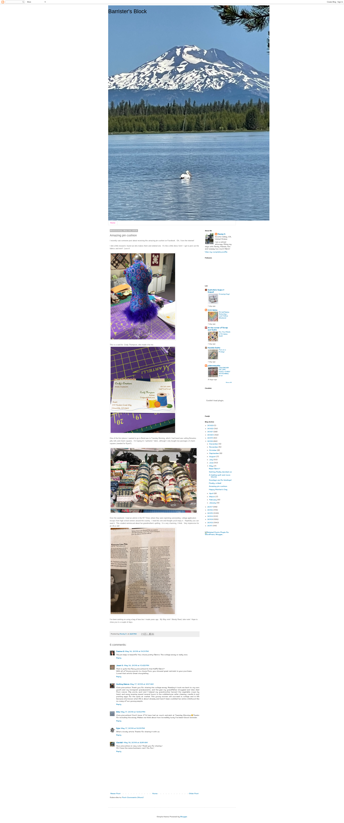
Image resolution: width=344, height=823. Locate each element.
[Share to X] (147, 634)
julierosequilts (214, 366)
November (213, 447)
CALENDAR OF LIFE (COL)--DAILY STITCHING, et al (224, 372)
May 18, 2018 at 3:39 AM (136, 742)
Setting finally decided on (220, 472)
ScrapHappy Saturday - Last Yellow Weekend (224, 315)
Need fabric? (214, 469)
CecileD (119, 742)
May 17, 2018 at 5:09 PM (133, 728)
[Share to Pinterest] (152, 634)
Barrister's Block (127, 11)
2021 (210, 432)
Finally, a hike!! (215, 483)
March (212, 497)
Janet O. (119, 665)
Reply (118, 658)
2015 (210, 513)
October (213, 450)
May (211, 466)
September (214, 453)
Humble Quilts (214, 348)
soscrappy (212, 310)
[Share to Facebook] (150, 634)
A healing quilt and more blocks (219, 476)
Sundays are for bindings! (220, 480)
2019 (210, 438)
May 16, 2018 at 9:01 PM (137, 651)
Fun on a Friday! (222, 351)
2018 (210, 441)
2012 (210, 523)
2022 (210, 429)
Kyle (118, 728)
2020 (210, 435)
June (211, 463)
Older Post (194, 793)
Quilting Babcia (122, 684)
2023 (210, 425)
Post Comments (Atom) (133, 797)
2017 (210, 507)
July (211, 460)
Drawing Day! (224, 294)
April (211, 493)
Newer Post (115, 793)
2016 (210, 510)
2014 (210, 516)
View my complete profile (216, 252)
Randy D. (222, 234)
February (213, 500)
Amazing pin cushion (218, 486)
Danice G (120, 651)
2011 (210, 526)
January (213, 503)
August (212, 456)
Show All (229, 382)
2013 (210, 519)
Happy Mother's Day (218, 489)
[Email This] (142, 634)
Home (112, 223)
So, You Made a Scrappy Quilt (224, 334)
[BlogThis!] (145, 634)
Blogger (183, 817)
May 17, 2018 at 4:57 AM (141, 684)
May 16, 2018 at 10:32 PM (136, 665)
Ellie (118, 712)
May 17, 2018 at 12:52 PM (133, 712)
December (213, 444)
